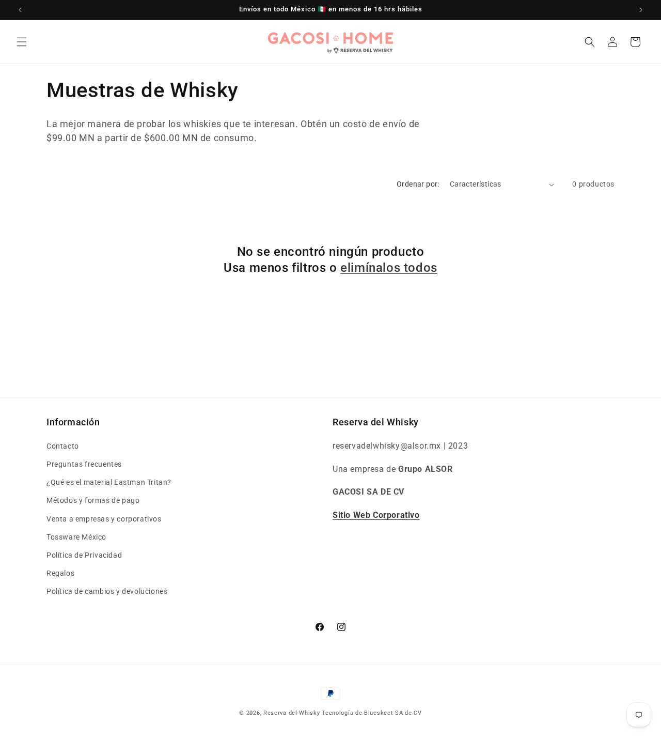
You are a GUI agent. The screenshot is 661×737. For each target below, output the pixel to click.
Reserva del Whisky (291, 713)
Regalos (60, 573)
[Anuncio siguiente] (640, 10)
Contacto (62, 446)
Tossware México (76, 537)
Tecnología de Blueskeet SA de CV (371, 713)
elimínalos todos (388, 267)
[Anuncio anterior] (20, 10)
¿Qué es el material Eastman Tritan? (108, 482)
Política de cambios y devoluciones (106, 591)
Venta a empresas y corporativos (104, 519)
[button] (21, 41)
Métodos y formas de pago (92, 500)
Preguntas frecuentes (84, 464)
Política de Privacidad (84, 555)
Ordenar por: (418, 184)
